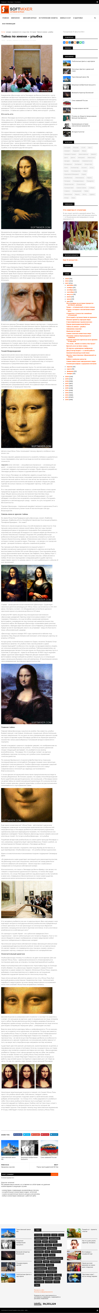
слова (50, 1275)
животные (91, 157)
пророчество (69, 184)
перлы (89, 177)
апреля (70, 367)
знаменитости (16, 32)
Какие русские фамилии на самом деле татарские (88, 1265)
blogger (54, 1174)
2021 (67, 283)
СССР (83, 147)
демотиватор (83, 154)
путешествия (68, 187)
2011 (67, 397)
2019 (67, 379)
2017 (67, 383)
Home (3, 32)
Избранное (15, 18)
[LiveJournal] (78, 42)
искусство (25, 32)
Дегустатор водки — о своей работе (80, 350)
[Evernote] (80, 42)
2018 (67, 381)
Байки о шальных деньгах (76, 359)
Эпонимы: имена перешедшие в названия (78, 336)
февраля (70, 371)
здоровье (76, 161)
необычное (68, 177)
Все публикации (8, 23)
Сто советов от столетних (74, 210)
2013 (67, 393)
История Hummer (78, 132)
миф (85, 171)
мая (68, 301)
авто (90, 147)
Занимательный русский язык (78, 353)
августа (70, 294)
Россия (75, 147)
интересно (68, 164)
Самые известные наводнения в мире (81, 361)
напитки (38, 1261)
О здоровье (78, 18)
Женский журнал (29, 18)
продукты (90, 181)
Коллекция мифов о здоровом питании (81, 364)
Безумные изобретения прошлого (29, 1158)
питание (67, 181)
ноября (70, 287)
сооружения (77, 191)
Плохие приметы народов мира (78, 320)
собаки (91, 187)
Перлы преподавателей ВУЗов (78, 324)
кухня (66, 171)
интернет (78, 164)
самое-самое (81, 187)
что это (48, 1282)
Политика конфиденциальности (43, 1292)
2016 (67, 386)
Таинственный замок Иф (8, 1158)
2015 (67, 388)
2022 (67, 281)
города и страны (70, 154)
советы (67, 191)
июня (69, 299)
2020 (67, 376)
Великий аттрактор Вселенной (82, 93)
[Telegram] (83, 42)
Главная (3, 2)
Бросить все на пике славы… (77, 346)
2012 (67, 395)
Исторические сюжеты (48, 18)
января (70, 373)
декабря (70, 285)
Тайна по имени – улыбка (76, 327)
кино (66, 167)
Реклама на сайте (39, 1290)
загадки (8, 32)
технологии (68, 194)
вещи (84, 151)
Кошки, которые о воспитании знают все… (80, 310)
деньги (93, 154)
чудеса (92, 194)
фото (84, 194)
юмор (66, 198)
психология (81, 184)
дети (66, 157)
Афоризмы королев (74, 329)
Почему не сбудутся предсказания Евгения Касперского (84, 117)
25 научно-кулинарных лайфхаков (79, 348)
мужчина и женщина (71, 174)
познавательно (78, 181)
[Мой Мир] (69, 42)
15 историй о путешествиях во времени (81, 317)
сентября (70, 292)
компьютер (75, 167)
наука (84, 174)
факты (77, 194)
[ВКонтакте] (64, 42)
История (33, 32)
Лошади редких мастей (80, 108)
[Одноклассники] (67, 42)
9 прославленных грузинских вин (79, 322)
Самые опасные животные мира (78, 333)
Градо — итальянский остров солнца (80, 307)
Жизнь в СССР (65, 18)
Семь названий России (49, 1157)
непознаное (80, 177)
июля (69, 297)
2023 (67, 279)
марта (69, 369)
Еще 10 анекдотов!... (70, 260)
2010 (67, 399)
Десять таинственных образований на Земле (81, 356)
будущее (76, 151)
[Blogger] (75, 42)
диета (73, 157)
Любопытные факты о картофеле (83, 61)
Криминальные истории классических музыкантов (81, 125)
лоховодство (75, 171)
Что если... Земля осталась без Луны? (80, 344)
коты (91, 167)
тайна (86, 191)
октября (70, 290)
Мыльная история (73, 331)
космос (84, 167)
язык (73, 198)
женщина (81, 157)
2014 (67, 390)
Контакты (17, 2)
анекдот (67, 151)
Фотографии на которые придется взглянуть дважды (79, 304)
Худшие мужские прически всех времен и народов (81, 340)
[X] (72, 42)
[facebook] (97, 2)
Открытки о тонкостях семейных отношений (79, 314)
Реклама (10, 2)
